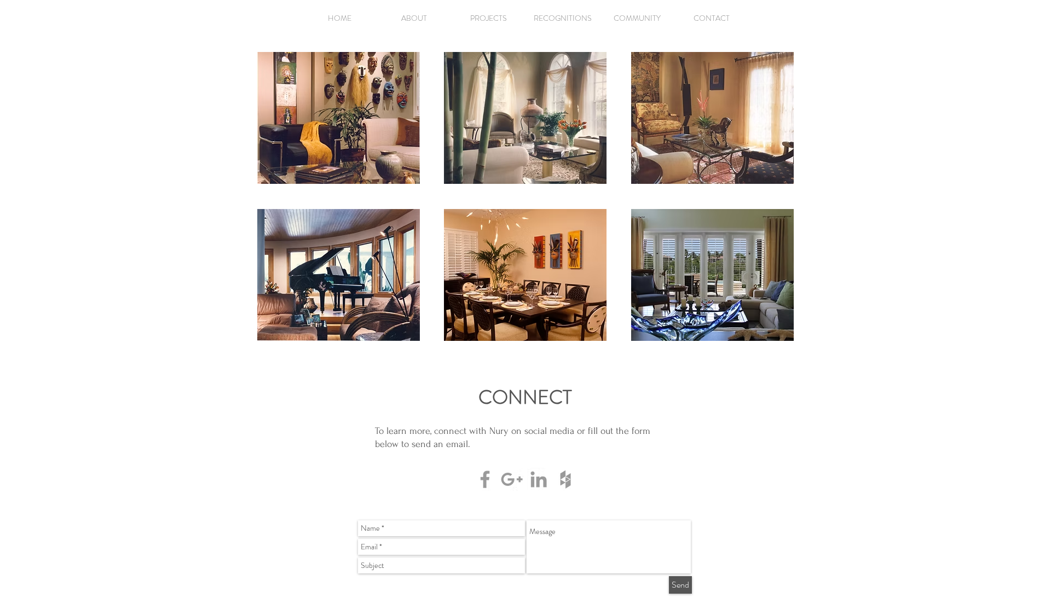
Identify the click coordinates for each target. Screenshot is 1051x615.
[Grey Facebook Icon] (484, 479)
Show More (339, 192)
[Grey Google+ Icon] (511, 479)
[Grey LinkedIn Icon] (538, 479)
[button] (488, 18)
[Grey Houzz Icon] (565, 479)
